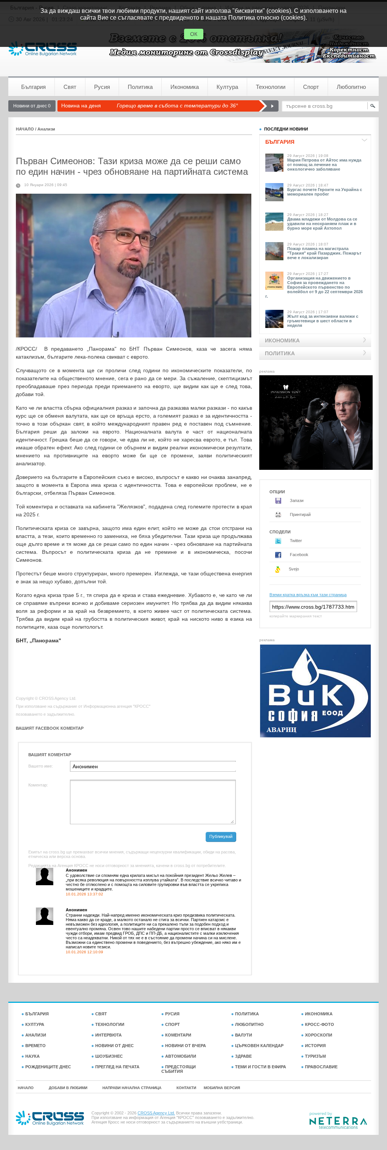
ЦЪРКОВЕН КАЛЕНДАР (259, 1045)
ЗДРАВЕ (243, 1056)
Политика (140, 87)
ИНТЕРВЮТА (108, 1035)
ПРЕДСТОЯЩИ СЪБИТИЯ (178, 1069)
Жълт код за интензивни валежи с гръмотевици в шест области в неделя (322, 321)
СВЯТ (101, 1014)
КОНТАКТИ (186, 1088)
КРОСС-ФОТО (319, 1024)
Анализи (46, 129)
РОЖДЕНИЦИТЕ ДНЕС (48, 1067)
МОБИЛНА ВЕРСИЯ (222, 1088)
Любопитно (351, 87)
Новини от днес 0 (32, 106)
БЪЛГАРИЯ (37, 1014)
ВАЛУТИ (243, 1035)
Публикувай (220, 836)
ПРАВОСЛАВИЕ (321, 1067)
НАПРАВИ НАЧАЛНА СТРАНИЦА (131, 1088)
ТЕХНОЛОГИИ (109, 1024)
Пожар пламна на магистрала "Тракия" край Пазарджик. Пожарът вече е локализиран (324, 253)
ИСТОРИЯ (315, 1045)
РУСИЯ (172, 1014)
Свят (69, 87)
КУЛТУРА (34, 1024)
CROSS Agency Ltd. (156, 1113)
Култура (227, 87)
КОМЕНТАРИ (178, 1035)
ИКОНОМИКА (319, 1014)
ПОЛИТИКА (247, 1014)
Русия (102, 87)
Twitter (295, 540)
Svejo (293, 569)
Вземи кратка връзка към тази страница (308, 594)
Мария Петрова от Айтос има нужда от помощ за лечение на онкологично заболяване (324, 164)
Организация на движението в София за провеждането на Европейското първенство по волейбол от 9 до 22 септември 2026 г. (314, 287)
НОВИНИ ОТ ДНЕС (114, 1045)
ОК (193, 34)
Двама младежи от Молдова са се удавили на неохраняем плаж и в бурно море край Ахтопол (322, 223)
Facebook (298, 554)
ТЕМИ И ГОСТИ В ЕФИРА (260, 1067)
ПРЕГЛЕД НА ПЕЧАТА (117, 1067)
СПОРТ (172, 1024)
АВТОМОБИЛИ (180, 1056)
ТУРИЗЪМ (315, 1056)
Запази (296, 500)
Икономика (184, 87)
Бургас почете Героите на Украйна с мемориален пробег (324, 191)
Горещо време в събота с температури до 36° (177, 106)
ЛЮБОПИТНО (249, 1024)
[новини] (42, 48)
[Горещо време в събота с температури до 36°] (269, 106)
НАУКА (32, 1056)
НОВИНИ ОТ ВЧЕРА (185, 1045)
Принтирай (300, 514)
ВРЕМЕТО (35, 1045)
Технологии (270, 87)
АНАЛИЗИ (35, 1035)
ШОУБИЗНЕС (109, 1056)
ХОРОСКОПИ (318, 1035)
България (33, 87)
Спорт (311, 87)
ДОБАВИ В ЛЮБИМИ (68, 1088)
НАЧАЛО (25, 129)
